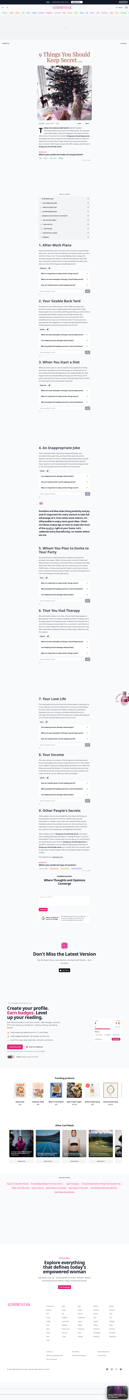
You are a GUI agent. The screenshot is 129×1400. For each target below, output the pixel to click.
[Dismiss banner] (87, 915)
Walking (61, 158)
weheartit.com (58, 857)
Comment (43, 909)
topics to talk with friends (18, 1184)
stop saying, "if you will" (78, 1188)
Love (47, 1325)
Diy (63, 1314)
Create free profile (15, 1047)
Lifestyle (111, 1321)
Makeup (64, 1325)
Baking (82, 13)
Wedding (96, 1336)
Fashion (80, 1314)
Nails (48, 1329)
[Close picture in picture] (109, 1387)
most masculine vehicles (64, 1192)
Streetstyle (123, 13)
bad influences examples (56, 1188)
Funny (116, 13)
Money (80, 1325)
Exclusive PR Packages (79, 1355)
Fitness (95, 1314)
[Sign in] (126, 7)
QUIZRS (88, 160)
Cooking (96, 1310)
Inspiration (65, 1321)
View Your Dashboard (36, 1047)
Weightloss (49, 13)
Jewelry (95, 1321)
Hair (87, 13)
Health (48, 1321)
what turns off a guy (20, 1188)
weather (50, 528)
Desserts (112, 1310)
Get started (116, 1039)
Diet (47, 1314)
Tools (48, 1340)
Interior (92, 13)
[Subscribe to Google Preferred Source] (50, 918)
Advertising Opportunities (54, 1355)
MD (57, 123)
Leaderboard (98, 1039)
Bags (64, 13)
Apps (63, 1306)
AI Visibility (75, 1352)
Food (98, 13)
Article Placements (103, 1352)
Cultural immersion (77, 868)
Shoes (28, 13)
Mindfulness (104, 13)
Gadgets (64, 1317)
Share (87, 123)
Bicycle (45, 158)
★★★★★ (123, 43)
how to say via (38, 1188)
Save (79, 123)
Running (112, 1329)
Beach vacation (44, 868)
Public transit (53, 158)
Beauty (111, 1306)
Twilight (34, 13)
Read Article (26, 1161)
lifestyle (5, 43)
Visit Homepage (64, 1287)
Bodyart (17, 13)
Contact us (49, 1352)
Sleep (111, 13)
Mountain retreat (64, 868)
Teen (23, 13)
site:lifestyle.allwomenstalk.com (103, 1188)
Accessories (50, 1306)
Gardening (41, 13)
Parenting (81, 1329)
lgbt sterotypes (72, 1184)
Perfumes (4, 13)
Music (76, 13)
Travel (64, 1336)
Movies (95, 1325)
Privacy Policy (102, 1355)
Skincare (70, 13)
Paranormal (57, 13)
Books (64, 1310)
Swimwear (112, 1333)
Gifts (94, 1317)
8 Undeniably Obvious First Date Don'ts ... (47, 1184)
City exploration (54, 868)
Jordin (42, 123)
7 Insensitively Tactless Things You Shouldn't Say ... (101, 1184)
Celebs (11, 13)
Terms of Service (51, 1359)
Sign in (43, 1051)
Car (40, 158)
